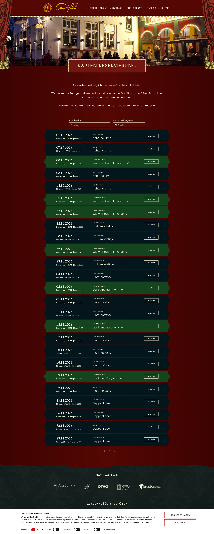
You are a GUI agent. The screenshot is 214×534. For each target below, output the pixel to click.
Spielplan (92, 8)
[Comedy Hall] (67, 7)
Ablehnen (180, 523)
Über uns (151, 8)
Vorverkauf (116, 8)
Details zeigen (109, 530)
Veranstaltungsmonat (124, 120)
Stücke (103, 8)
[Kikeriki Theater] (47, 7)
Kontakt (165, 8)
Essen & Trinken (135, 8)
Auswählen (151, 136)
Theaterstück (76, 120)
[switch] (56, 529)
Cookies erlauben (180, 515)
